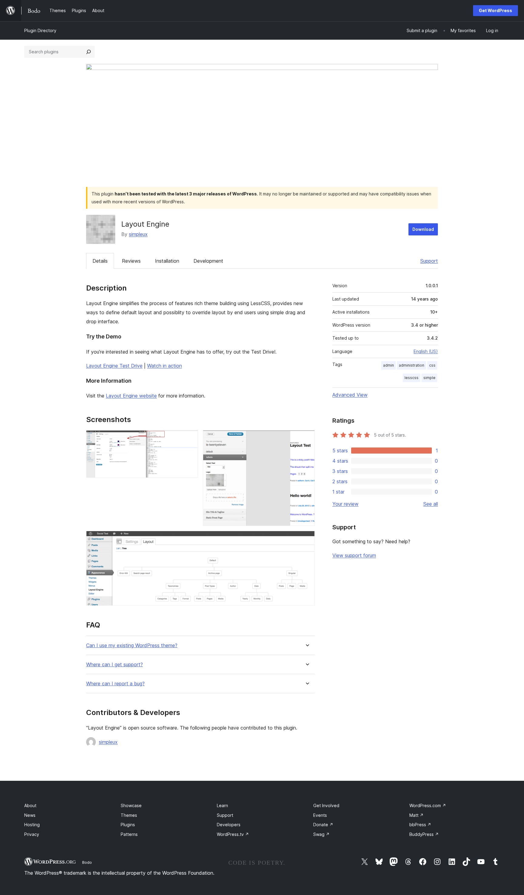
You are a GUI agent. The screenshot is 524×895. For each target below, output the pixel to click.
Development (208, 261)
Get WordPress (495, 10)
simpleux (138, 234)
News (29, 815)
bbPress (420, 824)
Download (423, 229)
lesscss (411, 377)
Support (429, 261)
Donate (323, 824)
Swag (321, 834)
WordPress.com (427, 805)
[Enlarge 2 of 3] (307, 438)
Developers (228, 824)
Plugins (128, 824)
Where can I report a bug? (115, 684)
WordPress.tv (233, 834)
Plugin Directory (40, 30)
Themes (129, 815)
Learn (222, 805)
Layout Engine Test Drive (114, 366)
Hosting (32, 824)
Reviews (131, 261)
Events (320, 815)
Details (100, 261)
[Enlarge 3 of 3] (307, 539)
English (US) (426, 351)
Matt (416, 815)
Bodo (87, 862)
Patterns (129, 834)
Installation (167, 261)
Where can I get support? (114, 664)
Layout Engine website (131, 396)
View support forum (354, 555)
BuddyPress (424, 834)
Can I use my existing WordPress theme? (131, 645)
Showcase (131, 805)
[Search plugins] (88, 52)
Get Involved (326, 805)
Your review (345, 504)
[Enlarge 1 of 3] (190, 438)
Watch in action (164, 366)
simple (429, 377)
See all (430, 504)
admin (388, 365)
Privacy (31, 834)
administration (411, 365)
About (30, 805)
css (432, 365)
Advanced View (350, 395)
